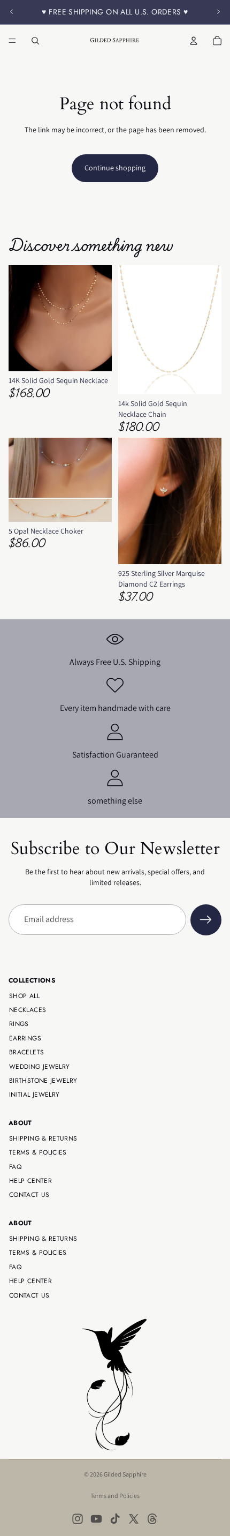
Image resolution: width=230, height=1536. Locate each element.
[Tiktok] (115, 1518)
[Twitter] (133, 1518)
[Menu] (12, 40)
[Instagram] (77, 1518)
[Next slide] (218, 12)
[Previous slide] (12, 12)
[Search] (35, 41)
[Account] (193, 41)
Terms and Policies (115, 1496)
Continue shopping (115, 168)
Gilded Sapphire (125, 1474)
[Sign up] (205, 919)
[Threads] (152, 1518)
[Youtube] (96, 1518)
